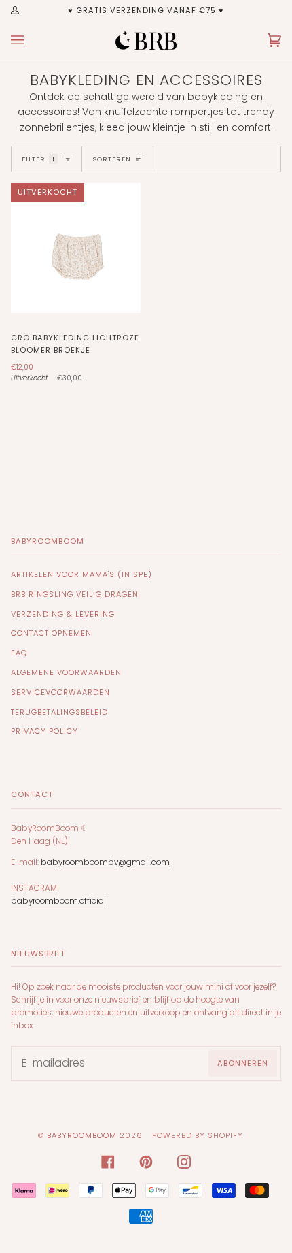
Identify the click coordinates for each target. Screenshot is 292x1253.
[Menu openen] (31, 40)
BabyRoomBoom (82, 1135)
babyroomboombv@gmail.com (105, 862)
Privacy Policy (44, 731)
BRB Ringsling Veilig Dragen (75, 594)
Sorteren (111, 158)
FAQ (19, 652)
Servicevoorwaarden (60, 692)
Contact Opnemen (51, 633)
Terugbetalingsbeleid (59, 711)
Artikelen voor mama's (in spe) (81, 574)
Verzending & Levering (63, 613)
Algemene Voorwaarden (66, 672)
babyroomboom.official (58, 901)
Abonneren (242, 1063)
